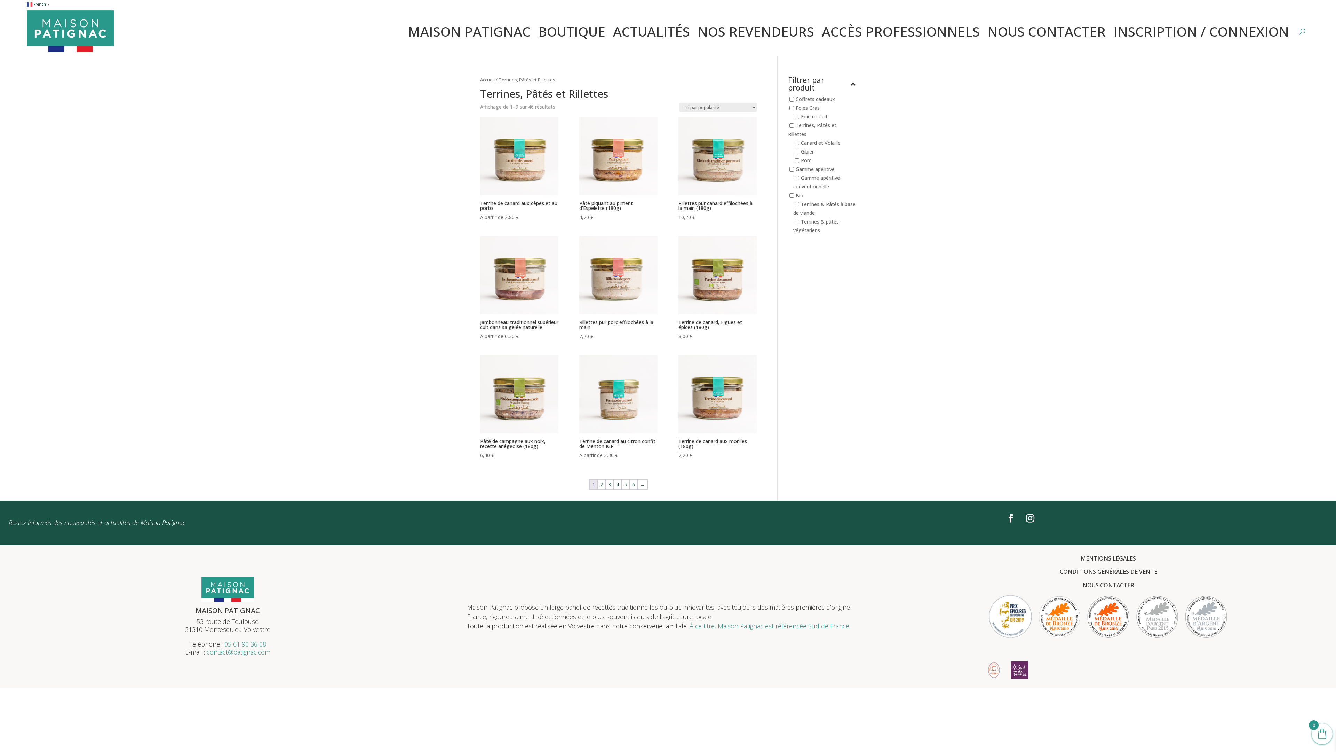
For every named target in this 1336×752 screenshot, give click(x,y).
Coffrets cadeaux (815, 99)
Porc (806, 160)
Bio (799, 195)
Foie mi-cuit (814, 116)
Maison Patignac (469, 31)
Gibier (807, 151)
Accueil (487, 80)
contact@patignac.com (238, 652)
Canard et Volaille (821, 143)
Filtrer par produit (806, 84)
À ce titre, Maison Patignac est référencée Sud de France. (770, 626)
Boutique (571, 31)
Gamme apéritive (815, 169)
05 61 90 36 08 (245, 644)
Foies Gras (808, 107)
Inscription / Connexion (1201, 31)
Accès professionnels (901, 31)
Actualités (651, 31)
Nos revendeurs (756, 31)
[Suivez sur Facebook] (1010, 518)
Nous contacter (1046, 31)
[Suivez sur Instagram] (1030, 518)
